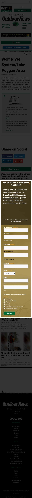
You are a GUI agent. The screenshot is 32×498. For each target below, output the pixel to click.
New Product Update (11, 308)
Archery (7, 303)
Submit (9, 313)
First (5, 284)
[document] (16, 249)
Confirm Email (8, 240)
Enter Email (7, 233)
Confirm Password (9, 259)
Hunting (7, 305)
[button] (29, 183)
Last (5, 290)
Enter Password (8, 251)
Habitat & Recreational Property (14, 307)
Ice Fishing (8, 299)
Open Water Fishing (10, 301)
